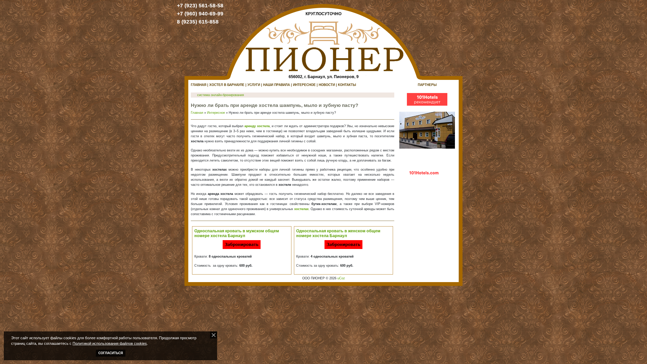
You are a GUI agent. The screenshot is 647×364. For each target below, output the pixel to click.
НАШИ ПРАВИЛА (276, 85)
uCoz (341, 278)
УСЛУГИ (253, 85)
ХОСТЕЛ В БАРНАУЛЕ (226, 85)
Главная (197, 113)
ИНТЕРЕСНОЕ (304, 85)
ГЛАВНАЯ (198, 85)
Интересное (216, 113)
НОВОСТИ (327, 85)
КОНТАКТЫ (347, 85)
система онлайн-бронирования (220, 95)
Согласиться (110, 353)
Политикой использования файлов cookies (110, 344)
